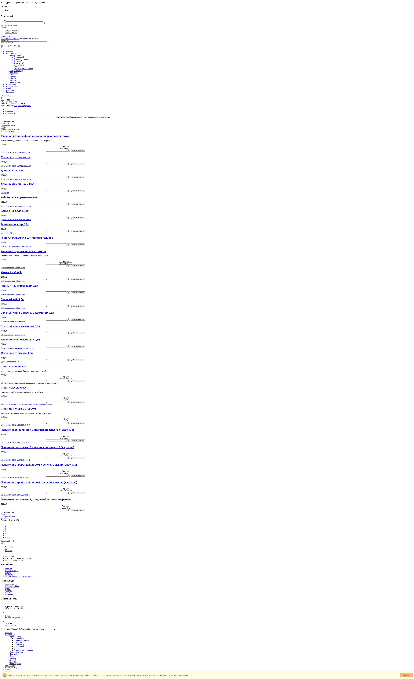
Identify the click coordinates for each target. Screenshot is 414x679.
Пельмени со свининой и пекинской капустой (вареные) (37, 429)
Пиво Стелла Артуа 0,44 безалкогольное (27, 237)
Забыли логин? (11, 33)
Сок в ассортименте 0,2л (17, 353)
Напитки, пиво (15, 664)
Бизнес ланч (10, 666)
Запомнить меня (10, 25)
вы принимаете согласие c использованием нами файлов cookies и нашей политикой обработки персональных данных (143, 675)
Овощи (16, 648)
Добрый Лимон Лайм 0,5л (17, 184)
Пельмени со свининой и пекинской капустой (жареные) (37, 447)
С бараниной (19, 646)
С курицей (18, 642)
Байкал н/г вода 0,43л (15, 210)
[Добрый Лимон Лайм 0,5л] (16, 179)
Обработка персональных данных (18, 577)
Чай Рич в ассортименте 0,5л (19, 197)
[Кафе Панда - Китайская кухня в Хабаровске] (19, 38)
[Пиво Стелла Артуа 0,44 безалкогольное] (7, 233)
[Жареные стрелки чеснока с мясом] (16, 246)
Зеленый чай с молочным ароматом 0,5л (27, 312)
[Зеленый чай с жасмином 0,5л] (13, 321)
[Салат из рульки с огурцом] (26, 404)
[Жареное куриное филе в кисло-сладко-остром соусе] (8, 131)
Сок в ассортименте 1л (16, 157)
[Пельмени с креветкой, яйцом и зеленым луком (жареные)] (15, 477)
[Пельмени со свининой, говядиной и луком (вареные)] (15, 495)
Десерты (8, 591)
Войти (7, 10)
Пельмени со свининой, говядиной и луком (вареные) (36, 499)
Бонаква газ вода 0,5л (15, 224)
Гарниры (8, 593)
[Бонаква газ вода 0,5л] (16, 220)
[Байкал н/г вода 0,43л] (16, 206)
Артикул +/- (5, 123)
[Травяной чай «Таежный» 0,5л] (13, 335)
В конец (8, 537)
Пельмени (9, 594)
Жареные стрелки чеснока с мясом (23, 251)
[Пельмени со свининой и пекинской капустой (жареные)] (15, 442)
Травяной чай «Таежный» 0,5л (20, 339)
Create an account (8, 36)
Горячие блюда (11, 585)
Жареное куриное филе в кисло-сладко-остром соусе (35, 136)
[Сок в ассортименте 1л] (15, 152)
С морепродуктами (21, 640)
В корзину (18, 106)
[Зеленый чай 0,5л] (13, 295)
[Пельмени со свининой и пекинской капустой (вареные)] (15, 425)
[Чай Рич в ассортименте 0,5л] (5, 193)
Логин (3, 20)
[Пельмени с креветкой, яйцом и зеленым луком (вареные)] (15, 460)
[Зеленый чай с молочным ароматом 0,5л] (13, 308)
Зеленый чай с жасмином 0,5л (20, 326)
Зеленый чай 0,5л (12, 299)
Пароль (4, 22)
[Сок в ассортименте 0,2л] (17, 348)
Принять (406, 675)
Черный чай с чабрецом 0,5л (19, 285)
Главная (8, 111)
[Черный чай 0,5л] (13, 268)
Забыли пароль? (12, 31)
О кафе (8, 573)
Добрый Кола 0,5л (12, 170)
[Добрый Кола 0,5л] (16, 166)
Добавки (12, 660)
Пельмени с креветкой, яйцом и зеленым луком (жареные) (39, 482)
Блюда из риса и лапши (23, 650)
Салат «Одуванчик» (13, 387)
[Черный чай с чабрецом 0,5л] (13, 281)
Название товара (8, 125)
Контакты (9, 575)
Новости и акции (11, 571)
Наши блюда (10, 635)
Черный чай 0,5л (11, 272)
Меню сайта (6, 96)
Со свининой (19, 638)
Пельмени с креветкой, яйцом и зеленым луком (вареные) (39, 464)
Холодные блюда (12, 587)
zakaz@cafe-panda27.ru (14, 618)
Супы (7, 589)
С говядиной (19, 644)
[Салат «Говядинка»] (10, 362)
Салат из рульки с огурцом (18, 408)
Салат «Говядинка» (13, 366)
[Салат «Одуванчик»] (30, 383)
